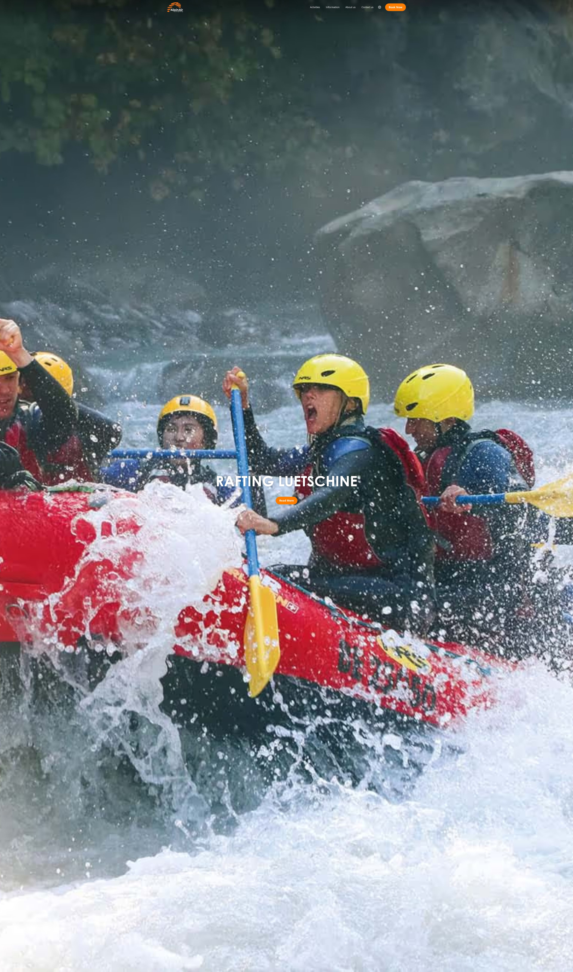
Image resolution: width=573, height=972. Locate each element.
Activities (315, 7)
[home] (175, 7)
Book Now (395, 7)
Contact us (367, 7)
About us (350, 7)
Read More (286, 500)
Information (332, 7)
